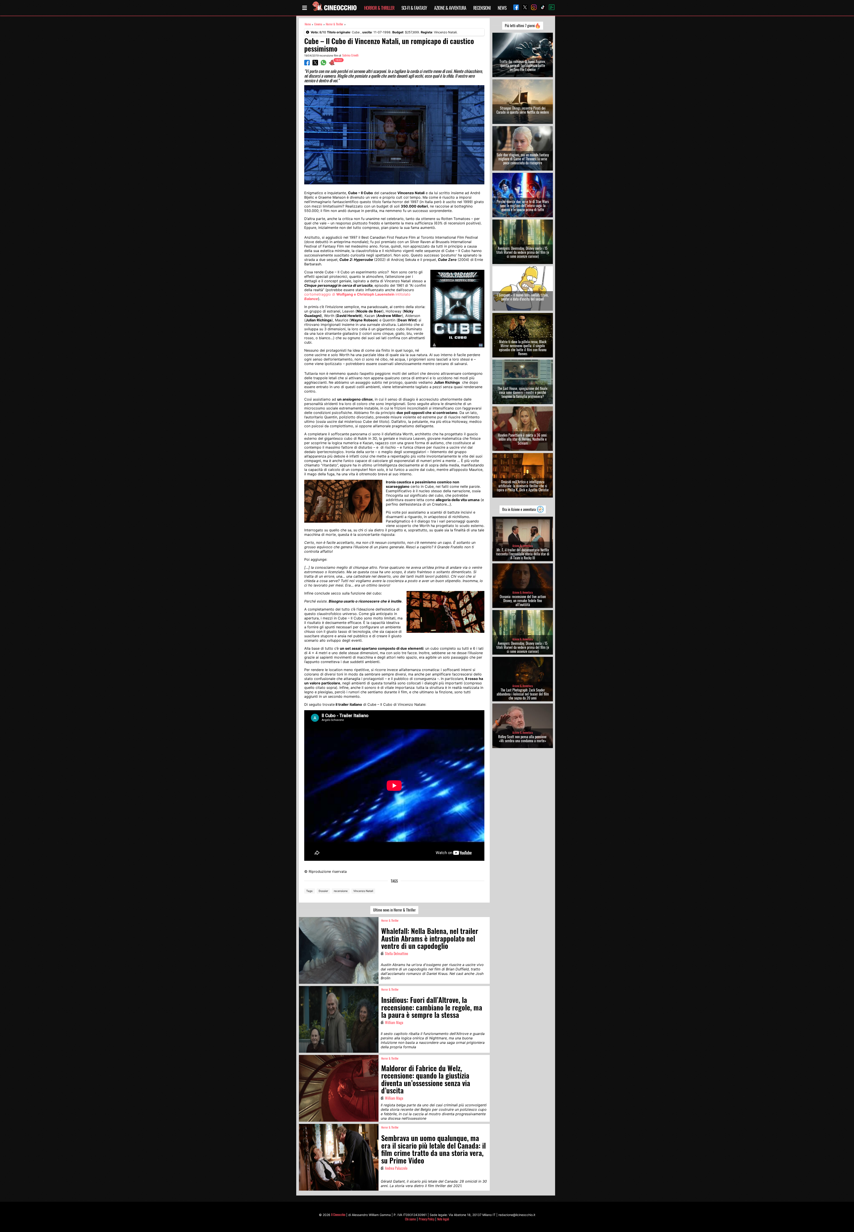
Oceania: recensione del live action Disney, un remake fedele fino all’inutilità (523, 600)
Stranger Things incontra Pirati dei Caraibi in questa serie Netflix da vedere (522, 110)
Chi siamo (410, 1219)
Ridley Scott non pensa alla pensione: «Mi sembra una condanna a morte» (522, 738)
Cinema (318, 24)
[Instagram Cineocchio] (532, 7)
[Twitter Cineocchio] (523, 7)
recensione (341, 891)
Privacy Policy (426, 1219)
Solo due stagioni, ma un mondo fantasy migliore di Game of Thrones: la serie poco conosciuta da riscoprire (523, 158)
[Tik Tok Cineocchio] (541, 7)
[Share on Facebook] (307, 64)
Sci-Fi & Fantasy (414, 7)
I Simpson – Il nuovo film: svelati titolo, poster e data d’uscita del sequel (522, 297)
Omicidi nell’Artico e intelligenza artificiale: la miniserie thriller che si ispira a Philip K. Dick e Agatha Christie (523, 485)
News (502, 7)
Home (308, 24)
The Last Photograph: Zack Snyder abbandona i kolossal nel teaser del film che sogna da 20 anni (523, 694)
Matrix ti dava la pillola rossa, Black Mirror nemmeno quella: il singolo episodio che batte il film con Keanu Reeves (522, 347)
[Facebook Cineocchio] (514, 7)
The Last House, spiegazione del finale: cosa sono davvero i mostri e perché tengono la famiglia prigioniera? (522, 392)
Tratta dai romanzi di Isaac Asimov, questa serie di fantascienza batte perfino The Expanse (523, 65)
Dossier (323, 891)
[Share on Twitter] (315, 64)
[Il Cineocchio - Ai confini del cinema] (334, 8)
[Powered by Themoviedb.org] (550, 7)
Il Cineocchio (338, 1214)
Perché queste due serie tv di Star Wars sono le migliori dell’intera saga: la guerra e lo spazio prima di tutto (523, 205)
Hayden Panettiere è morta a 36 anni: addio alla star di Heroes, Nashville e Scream (522, 439)
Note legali (443, 1219)
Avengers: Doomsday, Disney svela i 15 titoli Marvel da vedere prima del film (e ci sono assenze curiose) (522, 252)
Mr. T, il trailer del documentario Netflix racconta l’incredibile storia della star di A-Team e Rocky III (522, 554)
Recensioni (482, 7)
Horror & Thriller (379, 7)
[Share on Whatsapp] (323, 64)
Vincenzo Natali (363, 891)
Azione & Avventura (450, 7)
